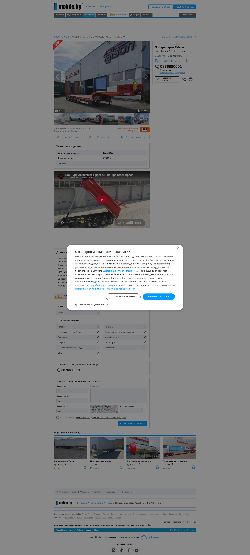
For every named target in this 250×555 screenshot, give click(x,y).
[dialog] (125, 277)
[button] (91, 304)
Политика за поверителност (120, 288)
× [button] (178, 248)
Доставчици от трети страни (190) (121, 270)
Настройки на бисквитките (89, 288)
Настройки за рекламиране (102, 285)
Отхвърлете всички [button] (123, 296)
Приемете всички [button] (158, 296)
